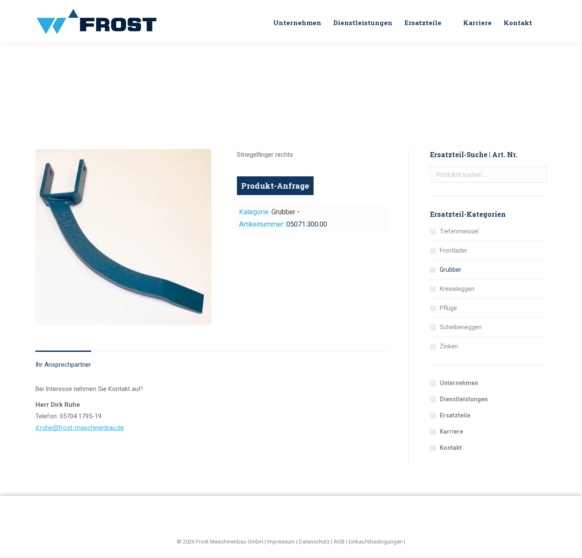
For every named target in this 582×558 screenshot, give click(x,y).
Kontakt (451, 447)
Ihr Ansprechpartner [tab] (63, 364)
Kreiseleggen (457, 288)
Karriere (451, 431)
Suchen (537, 175)
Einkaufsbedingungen (376, 541)
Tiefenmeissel (459, 231)
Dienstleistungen (464, 399)
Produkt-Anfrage (275, 186)
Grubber (283, 212)
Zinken (449, 346)
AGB (339, 541)
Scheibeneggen (461, 327)
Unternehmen (459, 383)
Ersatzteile (455, 415)
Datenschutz (314, 541)
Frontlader (453, 250)
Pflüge (448, 308)
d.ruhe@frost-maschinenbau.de (79, 427)
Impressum (281, 541)
